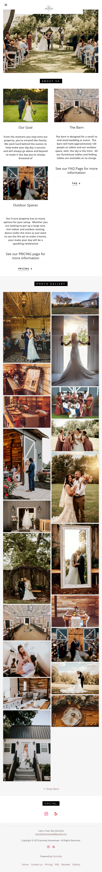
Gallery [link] (76, 864)
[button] (5, 4)
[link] (49, 4)
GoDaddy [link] (57, 856)
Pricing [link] (48, 864)
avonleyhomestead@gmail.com (51, 834)
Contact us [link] (37, 864)
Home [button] (25, 864)
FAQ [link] (57, 864)
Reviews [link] (65, 864)
